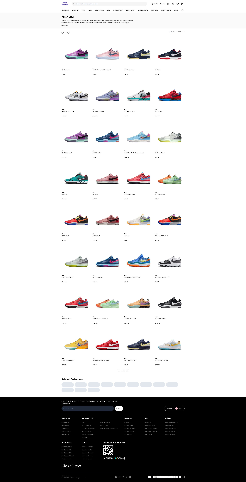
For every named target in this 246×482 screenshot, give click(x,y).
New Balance (99, 10)
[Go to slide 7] (78, 273)
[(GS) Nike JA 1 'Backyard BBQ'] (138, 258)
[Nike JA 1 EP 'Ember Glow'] (138, 175)
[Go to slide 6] (171, 273)
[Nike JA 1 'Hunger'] (169, 92)
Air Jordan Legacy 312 (130, 428)
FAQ (83, 422)
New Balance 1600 (67, 446)
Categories (65, 10)
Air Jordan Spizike (129, 431)
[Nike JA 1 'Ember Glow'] (76, 299)
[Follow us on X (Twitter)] (120, 477)
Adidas (90, 10)
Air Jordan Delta (128, 425)
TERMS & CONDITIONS (88, 428)
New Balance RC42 (67, 459)
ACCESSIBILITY (86, 431)
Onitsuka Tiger (117, 10)
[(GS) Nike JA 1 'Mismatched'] (107, 299)
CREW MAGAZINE (105, 422)
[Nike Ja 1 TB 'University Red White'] (107, 341)
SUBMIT (118, 408)
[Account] (173, 4)
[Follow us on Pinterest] (130, 477)
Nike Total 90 (148, 434)
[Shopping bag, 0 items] (182, 4)
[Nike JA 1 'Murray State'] (138, 50)
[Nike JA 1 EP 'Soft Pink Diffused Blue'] (107, 50)
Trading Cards (130, 10)
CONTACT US (65, 434)
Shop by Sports (166, 10)
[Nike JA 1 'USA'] (169, 50)
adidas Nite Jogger (170, 428)
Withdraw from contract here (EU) (109, 428)
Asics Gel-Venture (87, 459)
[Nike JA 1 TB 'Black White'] (169, 299)
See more (65, 25)
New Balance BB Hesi (68, 456)
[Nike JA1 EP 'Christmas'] (76, 133)
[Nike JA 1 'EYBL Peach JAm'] (76, 341)
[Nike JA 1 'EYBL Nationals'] (107, 92)
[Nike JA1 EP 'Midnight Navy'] (138, 341)
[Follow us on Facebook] (116, 477)
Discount (184, 10)
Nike (83, 10)
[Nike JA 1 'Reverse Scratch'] (138, 92)
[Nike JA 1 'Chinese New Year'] (169, 341)
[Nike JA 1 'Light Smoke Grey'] (76, 92)
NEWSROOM (65, 425)
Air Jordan (75, 10)
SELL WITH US (104, 425)
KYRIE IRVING (65, 422)
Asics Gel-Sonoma (87, 456)
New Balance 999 (66, 453)
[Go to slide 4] (76, 66)
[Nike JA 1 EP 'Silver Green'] (76, 258)
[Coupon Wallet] (168, 4)
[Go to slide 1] (74, 66)
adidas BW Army (170, 425)
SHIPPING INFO (86, 425)
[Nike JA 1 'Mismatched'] (169, 175)
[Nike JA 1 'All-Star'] (76, 216)
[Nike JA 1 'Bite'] (107, 175)
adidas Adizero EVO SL (171, 422)
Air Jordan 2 (127, 422)
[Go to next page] (127, 370)
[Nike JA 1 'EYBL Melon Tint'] (138, 299)
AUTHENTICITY (66, 431)
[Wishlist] (177, 4)
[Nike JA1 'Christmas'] (76, 50)
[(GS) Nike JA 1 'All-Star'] (169, 216)
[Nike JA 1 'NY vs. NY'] (107, 133)
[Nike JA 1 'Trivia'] (138, 216)
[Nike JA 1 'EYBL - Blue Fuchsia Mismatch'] (138, 133)
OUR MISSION (65, 428)
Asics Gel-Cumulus (87, 446)
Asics (108, 10)
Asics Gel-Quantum (87, 453)
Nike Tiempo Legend (151, 431)
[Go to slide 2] (106, 66)
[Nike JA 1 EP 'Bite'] (107, 216)
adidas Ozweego (170, 431)
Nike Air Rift (148, 422)
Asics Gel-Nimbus (87, 450)
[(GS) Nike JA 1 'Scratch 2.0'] (169, 258)
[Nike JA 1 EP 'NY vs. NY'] (107, 258)
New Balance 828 (66, 450)
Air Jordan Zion (128, 434)
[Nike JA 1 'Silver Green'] (169, 133)
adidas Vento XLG (170, 434)
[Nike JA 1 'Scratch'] (76, 175)
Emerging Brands (143, 10)
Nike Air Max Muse (150, 425)
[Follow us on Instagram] (123, 477)
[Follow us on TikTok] (126, 477)
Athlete (176, 10)
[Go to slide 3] (107, 66)
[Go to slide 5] (77, 66)
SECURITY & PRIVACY (88, 434)
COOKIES (85, 437)
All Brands (154, 10)
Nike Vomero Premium (151, 428)
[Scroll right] (183, 10)
